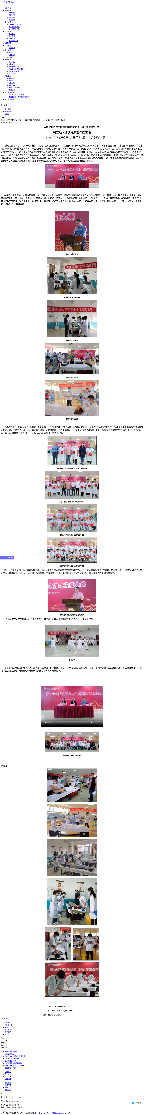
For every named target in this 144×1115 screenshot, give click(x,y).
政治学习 (12, 80)
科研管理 (8, 43)
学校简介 (12, 13)
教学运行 (12, 34)
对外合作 (8, 1090)
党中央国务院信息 (15, 24)
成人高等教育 (9, 92)
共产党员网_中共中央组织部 (14, 1065)
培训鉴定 (8, 1083)
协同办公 (8, 1022)
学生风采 (12, 55)
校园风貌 (12, 20)
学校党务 (8, 1087)
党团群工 (8, 76)
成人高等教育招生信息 (16, 95)
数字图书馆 (9, 1030)
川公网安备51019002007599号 (60, 1113)
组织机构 (12, 17)
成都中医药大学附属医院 (13, 1063)
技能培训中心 (9, 59)
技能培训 (12, 64)
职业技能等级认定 (15, 66)
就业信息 (12, 48)
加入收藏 (11, 2)
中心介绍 (12, 62)
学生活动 (12, 52)
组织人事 (12, 85)
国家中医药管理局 (11, 1051)
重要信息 (8, 22)
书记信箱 (8, 1032)
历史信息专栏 (9, 99)
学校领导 (12, 15)
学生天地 (8, 50)
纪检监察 (12, 83)
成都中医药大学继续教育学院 (19, 97)
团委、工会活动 (14, 87)
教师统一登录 (9, 1025)
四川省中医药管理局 (12, 1058)
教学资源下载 (13, 41)
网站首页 (8, 8)
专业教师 (12, 36)
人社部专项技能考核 (16, 69)
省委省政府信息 (14, 27)
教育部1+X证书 (14, 71)
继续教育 (8, 1085)
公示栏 (11, 57)
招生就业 (8, 45)
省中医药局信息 (14, 29)
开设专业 (12, 38)
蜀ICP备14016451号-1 (42, 1113)
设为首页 (4, 2)
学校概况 (8, 10)
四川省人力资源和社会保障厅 (15, 1056)
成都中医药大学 (10, 1061)
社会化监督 (12, 73)
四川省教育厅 (9, 1054)
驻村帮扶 (12, 90)
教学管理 (8, 31)
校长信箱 (8, 1034)
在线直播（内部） (11, 1068)
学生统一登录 (9, 1027)
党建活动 (12, 78)
